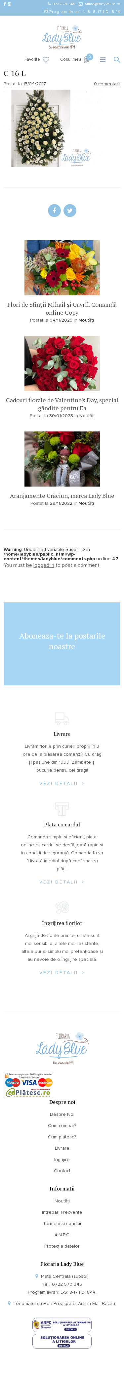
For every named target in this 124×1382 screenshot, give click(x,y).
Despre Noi (62, 1114)
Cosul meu (75, 59)
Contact (62, 1171)
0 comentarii (107, 84)
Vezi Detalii (59, 783)
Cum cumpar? (62, 1125)
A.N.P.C (62, 1235)
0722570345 (63, 4)
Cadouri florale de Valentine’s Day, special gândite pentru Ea (62, 404)
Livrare (62, 1148)
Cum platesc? (62, 1137)
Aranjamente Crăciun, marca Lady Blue (62, 495)
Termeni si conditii (62, 1223)
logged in (43, 565)
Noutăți (86, 320)
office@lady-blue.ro (102, 4)
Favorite (32, 59)
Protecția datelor (62, 1246)
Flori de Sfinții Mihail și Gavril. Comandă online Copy (62, 308)
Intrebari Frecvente (62, 1212)
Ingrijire (62, 1159)
